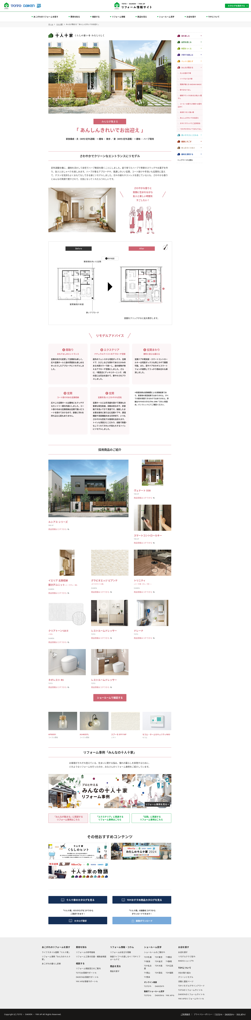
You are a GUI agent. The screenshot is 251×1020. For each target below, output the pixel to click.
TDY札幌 (148, 957)
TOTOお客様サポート (85, 972)
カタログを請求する (236, 5)
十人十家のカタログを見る (80, 899)
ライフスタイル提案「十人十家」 (56, 952)
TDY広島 (169, 965)
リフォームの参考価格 (85, 952)
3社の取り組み (184, 972)
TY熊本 (147, 977)
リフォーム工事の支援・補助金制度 (91, 956)
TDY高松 (158, 972)
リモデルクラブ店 (185, 956)
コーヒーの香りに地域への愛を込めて (190, 105)
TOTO (146, 986)
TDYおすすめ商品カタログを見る (144, 899)
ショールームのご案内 (153, 952)
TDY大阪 (158, 965)
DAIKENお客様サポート (86, 977)
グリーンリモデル (185, 977)
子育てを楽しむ (187, 55)
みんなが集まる (187, 67)
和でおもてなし (185, 90)
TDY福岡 (169, 972)
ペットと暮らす (187, 61)
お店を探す (183, 952)
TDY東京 (158, 957)
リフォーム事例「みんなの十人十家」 (56, 957)
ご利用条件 (185, 1014)
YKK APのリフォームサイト (190, 998)
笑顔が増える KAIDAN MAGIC (191, 84)
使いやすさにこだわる (189, 135)
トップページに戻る (185, 160)
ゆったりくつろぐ (188, 148)
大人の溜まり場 (185, 73)
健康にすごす (186, 141)
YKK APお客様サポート (86, 981)
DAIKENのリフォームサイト (190, 994)
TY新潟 (147, 961)
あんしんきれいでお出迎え (189, 118)
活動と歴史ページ (185, 981)
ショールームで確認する (110, 697)
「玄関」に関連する (151, 818)
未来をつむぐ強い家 (187, 112)
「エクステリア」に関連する (109, 818)
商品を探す (115, 971)
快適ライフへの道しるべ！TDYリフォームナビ (125, 957)
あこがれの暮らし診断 (51, 963)
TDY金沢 (158, 961)
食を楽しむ (185, 36)
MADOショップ (185, 961)
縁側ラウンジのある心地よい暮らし (190, 96)
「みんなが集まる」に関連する (68, 818)
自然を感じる (186, 42)
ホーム (50, 24)
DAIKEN (158, 986)
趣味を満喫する (187, 154)
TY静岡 (169, 961)
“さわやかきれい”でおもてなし (191, 129)
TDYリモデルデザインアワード (191, 985)
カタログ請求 (80, 920)
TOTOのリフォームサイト (189, 990)
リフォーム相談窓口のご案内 (88, 968)
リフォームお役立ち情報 (120, 952)
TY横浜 (169, 957)
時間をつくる (186, 48)
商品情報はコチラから (57, 529)
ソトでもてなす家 (186, 79)
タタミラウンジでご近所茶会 (190, 123)
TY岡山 (147, 972)
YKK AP (169, 995)
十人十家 (59, 24)
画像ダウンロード (144, 920)
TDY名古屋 (148, 967)
